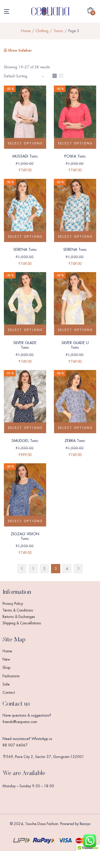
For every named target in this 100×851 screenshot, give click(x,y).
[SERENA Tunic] (25, 210)
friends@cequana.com (20, 721)
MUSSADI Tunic (25, 156)
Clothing (42, 31)
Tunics (58, 31)
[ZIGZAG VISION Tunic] (25, 494)
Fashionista (11, 676)
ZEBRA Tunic (75, 440)
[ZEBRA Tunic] (75, 401)
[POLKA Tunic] (75, 116)
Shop (6, 667)
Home (26, 31)
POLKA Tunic (75, 156)
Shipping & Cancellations (22, 623)
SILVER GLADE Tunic (25, 345)
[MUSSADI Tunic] (25, 116)
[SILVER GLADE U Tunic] (75, 303)
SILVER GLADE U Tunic (75, 345)
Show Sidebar (19, 50)
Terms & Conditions (18, 610)
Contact (9, 692)
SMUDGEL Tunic (25, 440)
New (6, 659)
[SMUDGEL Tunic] (25, 401)
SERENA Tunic (25, 249)
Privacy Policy (13, 603)
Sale (6, 684)
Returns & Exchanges (19, 616)
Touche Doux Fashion (41, 823)
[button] (90, 11)
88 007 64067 (15, 745)
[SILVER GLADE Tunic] (25, 303)
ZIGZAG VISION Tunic (25, 536)
